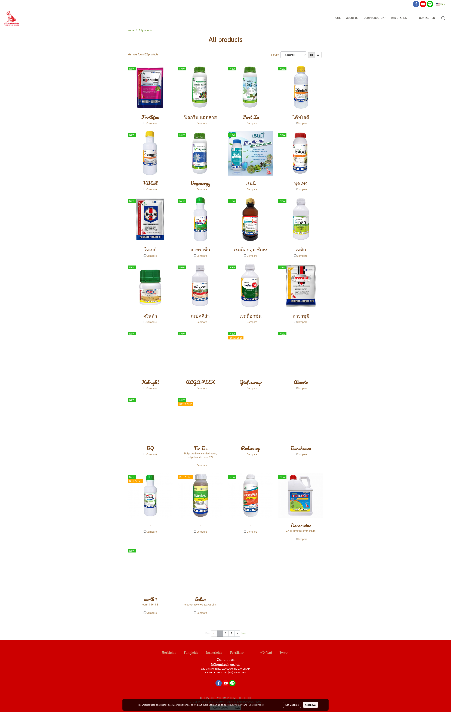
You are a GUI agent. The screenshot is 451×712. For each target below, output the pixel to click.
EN (442, 4)
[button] (443, 18)
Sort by (275, 54)
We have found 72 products (143, 54)
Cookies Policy (256, 704)
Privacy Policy (235, 704)
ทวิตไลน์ (266, 652)
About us (352, 18)
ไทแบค (284, 652)
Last (243, 633)
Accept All (310, 704)
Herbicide (169, 652)
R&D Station (399, 18)
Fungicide (191, 652)
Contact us (427, 18)
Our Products (373, 18)
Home (337, 18)
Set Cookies (292, 704)
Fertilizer (237, 652)
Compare (151, 123)
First (207, 633)
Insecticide (214, 652)
